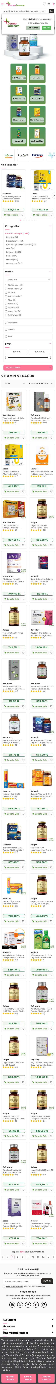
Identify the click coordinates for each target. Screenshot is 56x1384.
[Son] (53, 1257)
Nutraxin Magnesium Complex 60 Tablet (12, 198)
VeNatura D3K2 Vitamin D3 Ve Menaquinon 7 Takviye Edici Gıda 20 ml (41, 419)
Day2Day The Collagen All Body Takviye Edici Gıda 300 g (42, 1064)
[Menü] (2, 4)
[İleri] (48, 1257)
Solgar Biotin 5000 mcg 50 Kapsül (13, 634)
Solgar (34, 522)
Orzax (34, 193)
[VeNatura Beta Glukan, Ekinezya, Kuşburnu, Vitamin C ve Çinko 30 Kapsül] (14, 724)
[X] (20, 1307)
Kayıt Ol (47, 1281)
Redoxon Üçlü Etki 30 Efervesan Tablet (11, 902)
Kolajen (11, 256)
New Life (34, 469)
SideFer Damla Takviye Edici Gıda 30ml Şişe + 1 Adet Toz (40, 1225)
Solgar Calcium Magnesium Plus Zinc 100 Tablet (42, 849)
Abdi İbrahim (9, 415)
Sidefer (34, 1221)
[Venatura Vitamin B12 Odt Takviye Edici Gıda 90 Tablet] (42, 670)
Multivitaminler (37, 120)
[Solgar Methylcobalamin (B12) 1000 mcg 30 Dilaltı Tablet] (14, 992)
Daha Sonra (33, 28)
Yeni (10, 336)
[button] (20, 220)
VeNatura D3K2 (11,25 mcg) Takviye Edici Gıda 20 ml (13, 687)
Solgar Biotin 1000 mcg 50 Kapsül (42, 1171)
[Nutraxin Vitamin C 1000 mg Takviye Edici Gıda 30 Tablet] (42, 777)
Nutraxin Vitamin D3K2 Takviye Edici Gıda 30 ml (13, 849)
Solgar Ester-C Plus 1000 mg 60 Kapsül (13, 1064)
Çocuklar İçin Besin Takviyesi (21, 244)
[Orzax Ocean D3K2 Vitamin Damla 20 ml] (42, 180)
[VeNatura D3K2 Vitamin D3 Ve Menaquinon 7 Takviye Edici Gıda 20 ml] (42, 401)
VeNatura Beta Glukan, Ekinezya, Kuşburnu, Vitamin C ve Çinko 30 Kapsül (13, 741)
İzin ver (46, 28)
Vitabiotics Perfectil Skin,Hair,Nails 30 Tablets (13, 580)
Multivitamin (14, 263)
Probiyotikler (37, 141)
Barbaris (7, 952)
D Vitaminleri (19, 99)
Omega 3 (19, 141)
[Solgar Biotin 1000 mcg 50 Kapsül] (42, 1153)
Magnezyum (19, 120)
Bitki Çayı (12, 237)
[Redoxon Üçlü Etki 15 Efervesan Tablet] (14, 777)
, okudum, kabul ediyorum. (26, 1286)
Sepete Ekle (12, 214)
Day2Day (35, 630)
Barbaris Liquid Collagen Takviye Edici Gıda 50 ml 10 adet (13, 956)
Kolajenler (37, 99)
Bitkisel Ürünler (15, 241)
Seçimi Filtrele (13, 367)
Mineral (12, 259)
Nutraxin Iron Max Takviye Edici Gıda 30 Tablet (42, 580)
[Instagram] (44, 1307)
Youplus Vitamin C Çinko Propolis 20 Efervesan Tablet (13, 419)
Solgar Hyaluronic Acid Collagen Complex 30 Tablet (40, 1117)
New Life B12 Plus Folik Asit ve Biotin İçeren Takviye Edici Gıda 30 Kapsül (42, 473)
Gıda (10, 248)
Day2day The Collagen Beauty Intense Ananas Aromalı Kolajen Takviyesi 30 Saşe (42, 634)
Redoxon (7, 791)
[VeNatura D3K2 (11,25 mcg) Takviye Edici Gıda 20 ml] (14, 670)
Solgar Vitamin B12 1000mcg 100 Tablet (39, 526)
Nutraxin (7, 193)
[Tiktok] (36, 1307)
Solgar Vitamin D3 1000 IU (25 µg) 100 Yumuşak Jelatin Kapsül (42, 902)
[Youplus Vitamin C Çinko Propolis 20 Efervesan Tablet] (14, 401)
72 (33, 1257)
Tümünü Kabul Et (46, 1378)
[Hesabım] (49, 4)
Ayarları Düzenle (10, 1378)
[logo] (15, 4)
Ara (51, 11)
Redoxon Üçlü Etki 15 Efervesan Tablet (11, 795)
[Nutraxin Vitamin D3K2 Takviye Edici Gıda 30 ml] (14, 831)
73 (38, 1257)
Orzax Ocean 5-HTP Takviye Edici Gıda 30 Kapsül (12, 1225)
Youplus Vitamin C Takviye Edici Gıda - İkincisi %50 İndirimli (11, 526)
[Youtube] (12, 1307)
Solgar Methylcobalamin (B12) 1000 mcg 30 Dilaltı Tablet (13, 1010)
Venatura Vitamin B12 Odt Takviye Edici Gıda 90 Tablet (42, 687)
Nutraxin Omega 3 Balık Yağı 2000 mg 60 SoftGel (42, 741)
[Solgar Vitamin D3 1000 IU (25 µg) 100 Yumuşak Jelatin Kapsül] (42, 885)
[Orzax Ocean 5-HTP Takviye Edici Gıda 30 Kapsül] (14, 1207)
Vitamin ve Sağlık (17, 233)
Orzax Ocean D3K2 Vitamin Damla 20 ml (41, 198)
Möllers (34, 952)
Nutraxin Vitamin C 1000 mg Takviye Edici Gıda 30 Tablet (41, 795)
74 (43, 1257)
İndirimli (11, 329)
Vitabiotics (8, 576)
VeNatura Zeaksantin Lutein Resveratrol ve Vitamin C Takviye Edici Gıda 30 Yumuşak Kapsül (13, 1171)
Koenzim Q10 (14, 252)
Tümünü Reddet (28, 1378)
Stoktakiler (12, 322)
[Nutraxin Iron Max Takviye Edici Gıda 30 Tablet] (42, 562)
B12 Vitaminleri (19, 78)
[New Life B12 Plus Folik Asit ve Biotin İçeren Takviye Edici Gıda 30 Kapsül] (42, 455)
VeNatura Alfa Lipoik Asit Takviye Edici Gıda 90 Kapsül (41, 1010)
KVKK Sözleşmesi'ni (14, 1286)
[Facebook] (28, 1307)
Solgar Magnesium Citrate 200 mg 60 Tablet (14, 1117)
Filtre (7, 383)
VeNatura (35, 415)
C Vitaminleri (37, 78)
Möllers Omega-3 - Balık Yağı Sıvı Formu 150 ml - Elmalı (41, 956)
